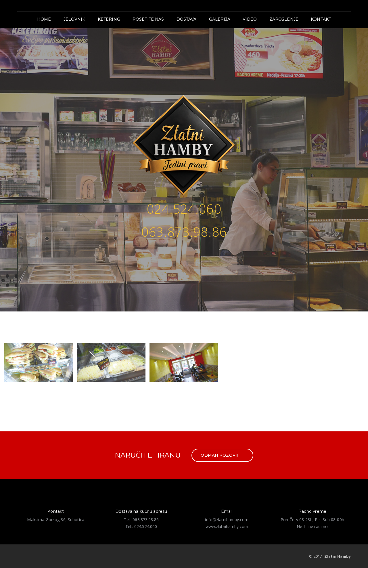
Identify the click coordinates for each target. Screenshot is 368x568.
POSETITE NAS (148, 19)
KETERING (109, 19)
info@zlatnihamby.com (226, 519)
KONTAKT (321, 19)
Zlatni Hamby (337, 556)
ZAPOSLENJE (283, 19)
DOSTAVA (187, 19)
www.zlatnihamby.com (227, 526)
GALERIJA (219, 19)
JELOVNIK (74, 19)
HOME (44, 19)
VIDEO (250, 19)
